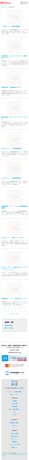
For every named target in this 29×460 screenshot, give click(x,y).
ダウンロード (14, 439)
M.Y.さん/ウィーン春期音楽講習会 (11, 178)
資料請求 (14, 441)
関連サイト (14, 447)
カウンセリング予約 (14, 444)
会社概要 (14, 401)
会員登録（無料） (14, 422)
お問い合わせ (14, 436)
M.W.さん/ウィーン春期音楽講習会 (11, 148)
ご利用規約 (14, 406)
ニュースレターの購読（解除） (14, 391)
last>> (17, 313)
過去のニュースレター (14, 394)
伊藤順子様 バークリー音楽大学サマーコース (14, 298)
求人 (14, 412)
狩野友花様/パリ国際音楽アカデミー (11, 87)
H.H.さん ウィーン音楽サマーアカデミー (12, 237)
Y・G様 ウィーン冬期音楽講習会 (11, 26)
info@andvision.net (14, 352)
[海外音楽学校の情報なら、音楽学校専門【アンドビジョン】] (5, 3)
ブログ (14, 414)
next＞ (12, 313)
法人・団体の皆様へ (14, 409)
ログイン (14, 425)
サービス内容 (14, 403)
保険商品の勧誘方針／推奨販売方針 (17, 454)
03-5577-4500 (14, 350)
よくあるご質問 (14, 433)
